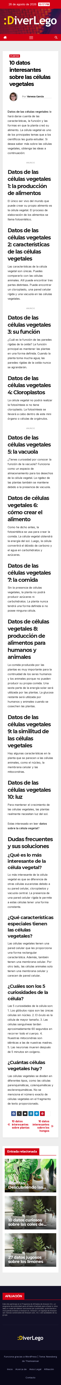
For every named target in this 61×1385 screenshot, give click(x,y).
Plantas (14, 56)
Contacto (30, 1377)
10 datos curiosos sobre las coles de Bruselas (25, 1224)
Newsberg (51, 1356)
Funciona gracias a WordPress (20, 1356)
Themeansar (32, 1361)
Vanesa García (35, 96)
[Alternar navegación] (31, 37)
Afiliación (49, 1369)
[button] (56, 37)
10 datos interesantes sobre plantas (20, 1124)
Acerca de (21, 1369)
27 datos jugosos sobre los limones (25, 1259)
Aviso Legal (35, 1369)
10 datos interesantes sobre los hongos (41, 1126)
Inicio (10, 1369)
